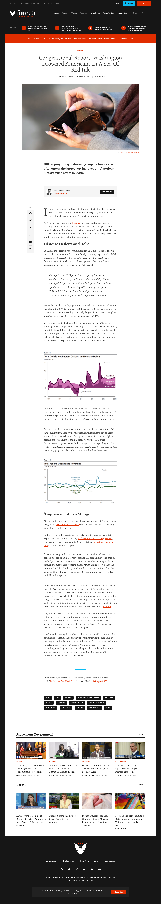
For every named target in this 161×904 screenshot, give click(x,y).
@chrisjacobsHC (61, 193)
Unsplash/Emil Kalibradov (130, 152)
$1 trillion (106, 606)
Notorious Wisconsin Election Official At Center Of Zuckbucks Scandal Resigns (63, 768)
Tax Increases (94, 708)
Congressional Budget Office (88, 698)
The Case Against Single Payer (62, 681)
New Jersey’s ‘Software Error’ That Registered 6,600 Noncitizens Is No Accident (30, 768)
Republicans (66, 708)
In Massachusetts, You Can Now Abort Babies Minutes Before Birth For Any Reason (95, 819)
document (76, 223)
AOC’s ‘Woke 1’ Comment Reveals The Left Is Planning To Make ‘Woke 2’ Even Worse (31, 819)
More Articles (107, 192)
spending (80, 708)
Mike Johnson (50, 708)
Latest (21, 785)
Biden (48, 698)
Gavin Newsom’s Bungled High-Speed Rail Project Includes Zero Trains (127, 768)
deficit (48, 703)
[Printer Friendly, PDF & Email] (30, 249)
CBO (57, 698)
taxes (108, 708)
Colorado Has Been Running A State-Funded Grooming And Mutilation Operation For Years (129, 820)
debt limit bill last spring (68, 524)
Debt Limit (109, 698)
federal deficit (77, 703)
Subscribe (144, 3)
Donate (130, 3)
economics (61, 703)
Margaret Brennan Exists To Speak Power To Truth (62, 817)
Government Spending (96, 703)
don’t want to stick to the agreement (95, 538)
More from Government (34, 734)
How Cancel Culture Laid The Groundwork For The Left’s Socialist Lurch (96, 768)
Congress (68, 698)
